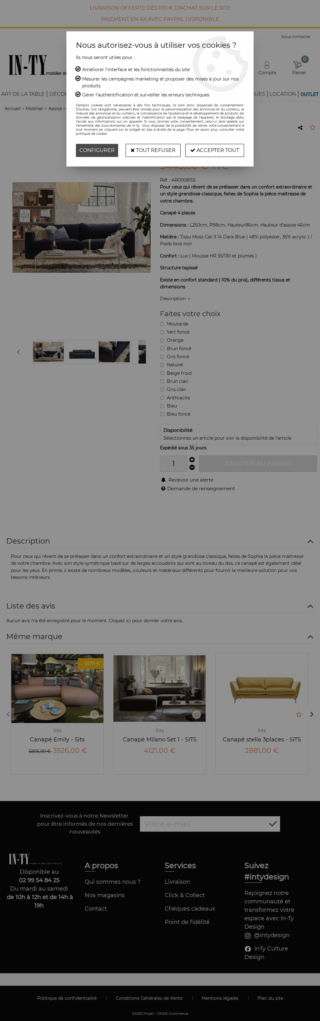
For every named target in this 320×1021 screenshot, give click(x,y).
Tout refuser (155, 150)
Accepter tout (217, 150)
